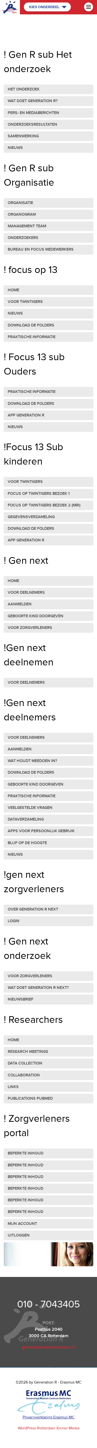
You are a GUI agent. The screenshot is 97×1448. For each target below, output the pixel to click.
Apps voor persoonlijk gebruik (41, 831)
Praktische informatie (31, 337)
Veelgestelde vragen (30, 807)
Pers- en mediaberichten (33, 113)
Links (13, 1087)
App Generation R (26, 415)
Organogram (22, 214)
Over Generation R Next (33, 909)
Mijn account (22, 1223)
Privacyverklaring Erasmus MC (49, 1417)
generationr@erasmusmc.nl (48, 1347)
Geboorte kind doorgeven (35, 616)
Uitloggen (19, 1235)
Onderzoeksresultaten (32, 124)
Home (13, 290)
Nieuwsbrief (20, 999)
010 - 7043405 (48, 1304)
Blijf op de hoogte (27, 843)
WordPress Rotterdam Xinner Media (48, 1428)
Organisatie (20, 203)
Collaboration (24, 1075)
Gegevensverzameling (31, 517)
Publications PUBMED (30, 1098)
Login (13, 921)
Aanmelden (20, 604)
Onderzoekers (23, 238)
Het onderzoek (24, 89)
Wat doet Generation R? (32, 101)
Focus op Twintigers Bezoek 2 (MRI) (44, 505)
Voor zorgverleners (30, 627)
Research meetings (28, 1051)
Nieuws (15, 148)
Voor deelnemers (26, 592)
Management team (27, 226)
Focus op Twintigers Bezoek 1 (39, 493)
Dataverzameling (26, 819)
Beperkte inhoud (25, 1153)
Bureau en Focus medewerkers (41, 249)
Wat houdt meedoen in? (32, 761)
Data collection (25, 1063)
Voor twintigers (25, 301)
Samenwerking (23, 136)
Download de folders (31, 325)
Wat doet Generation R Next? (38, 987)
